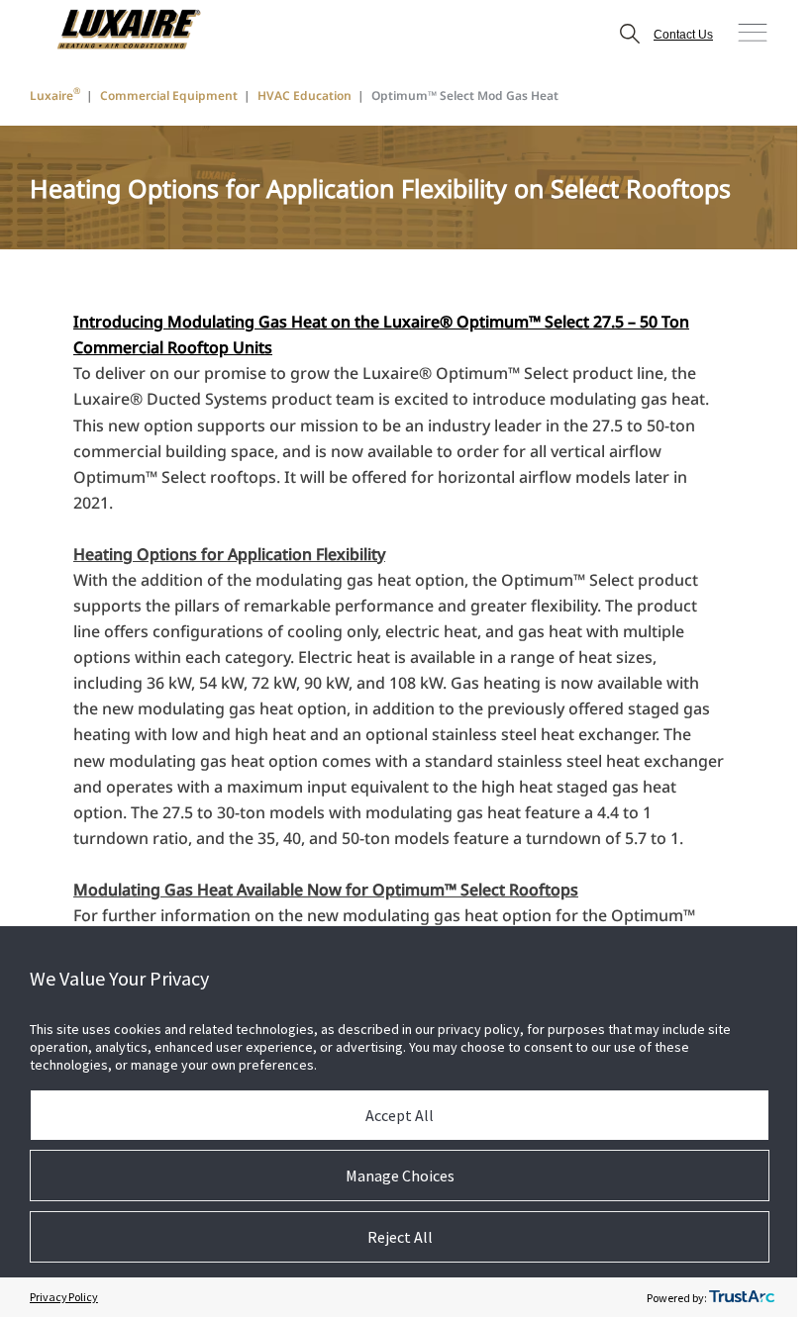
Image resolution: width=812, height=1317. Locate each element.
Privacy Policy (64, 1296)
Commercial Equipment (169, 95)
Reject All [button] (400, 1237)
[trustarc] (741, 1297)
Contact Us (683, 35)
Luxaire (55, 94)
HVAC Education (304, 95)
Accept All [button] (399, 1115)
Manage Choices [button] (400, 1175)
